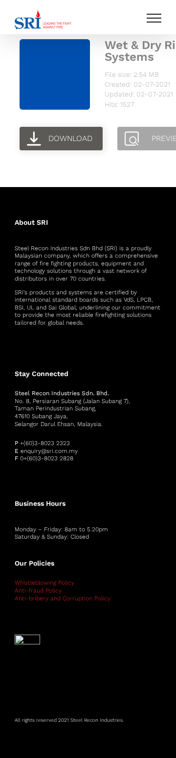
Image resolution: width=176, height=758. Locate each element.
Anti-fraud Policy (38, 590)
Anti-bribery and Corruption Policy (62, 598)
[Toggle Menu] (154, 18)
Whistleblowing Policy (44, 582)
